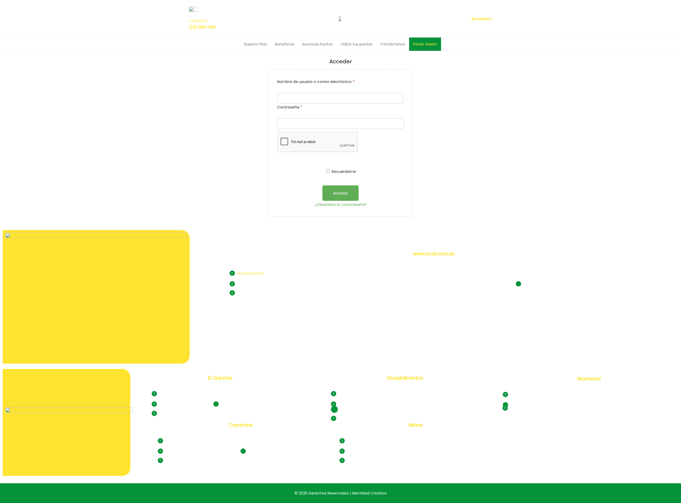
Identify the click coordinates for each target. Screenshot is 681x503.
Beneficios (284, 44)
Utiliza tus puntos (356, 44)
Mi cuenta (481, 19)
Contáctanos (392, 44)
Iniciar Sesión (425, 44)
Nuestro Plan (255, 44)
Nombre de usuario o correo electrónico (326, 81)
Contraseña (299, 106)
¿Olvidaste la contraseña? (341, 204)
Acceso (340, 193)
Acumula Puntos (317, 44)
